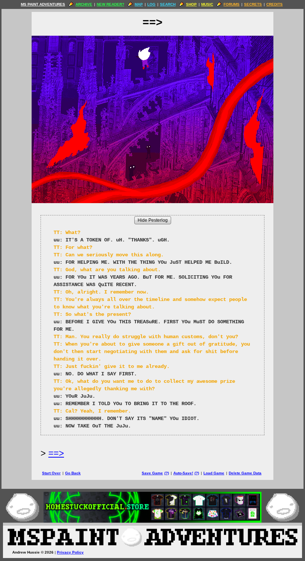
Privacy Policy (70, 552)
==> (56, 453)
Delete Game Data (245, 473)
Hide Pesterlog (153, 220)
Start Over (51, 473)
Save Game (152, 473)
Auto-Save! (183, 473)
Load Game (213, 473)
